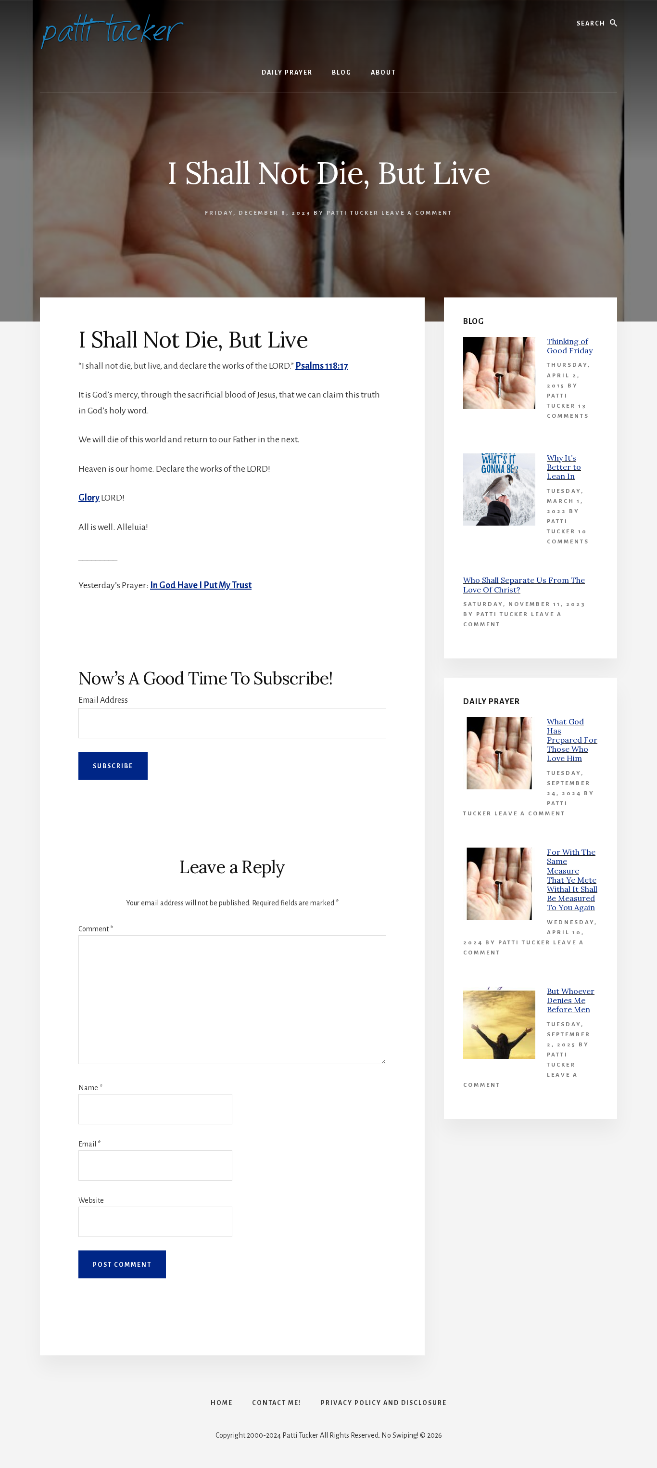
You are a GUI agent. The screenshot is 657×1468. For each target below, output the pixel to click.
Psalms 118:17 (321, 366)
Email (89, 1144)
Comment (95, 929)
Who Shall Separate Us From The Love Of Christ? (524, 584)
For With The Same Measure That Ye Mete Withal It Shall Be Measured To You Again (572, 879)
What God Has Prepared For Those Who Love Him (572, 740)
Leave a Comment (417, 213)
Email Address (103, 700)
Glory (89, 497)
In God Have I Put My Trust (201, 585)
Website (91, 1200)
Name (90, 1088)
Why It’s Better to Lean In (564, 467)
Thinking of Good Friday (570, 345)
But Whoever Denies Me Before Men (570, 1000)
